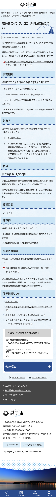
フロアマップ (12, 445)
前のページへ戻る (18, 377)
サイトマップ (10, 400)
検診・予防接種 (40, 13)
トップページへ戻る (39, 377)
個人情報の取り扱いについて (18, 390)
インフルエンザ (11, 302)
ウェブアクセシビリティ (15, 395)
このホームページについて (16, 386)
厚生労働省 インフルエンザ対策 (24, 315)
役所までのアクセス (33, 445)
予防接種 (51, 13)
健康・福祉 (28, 13)
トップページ (16, 13)
